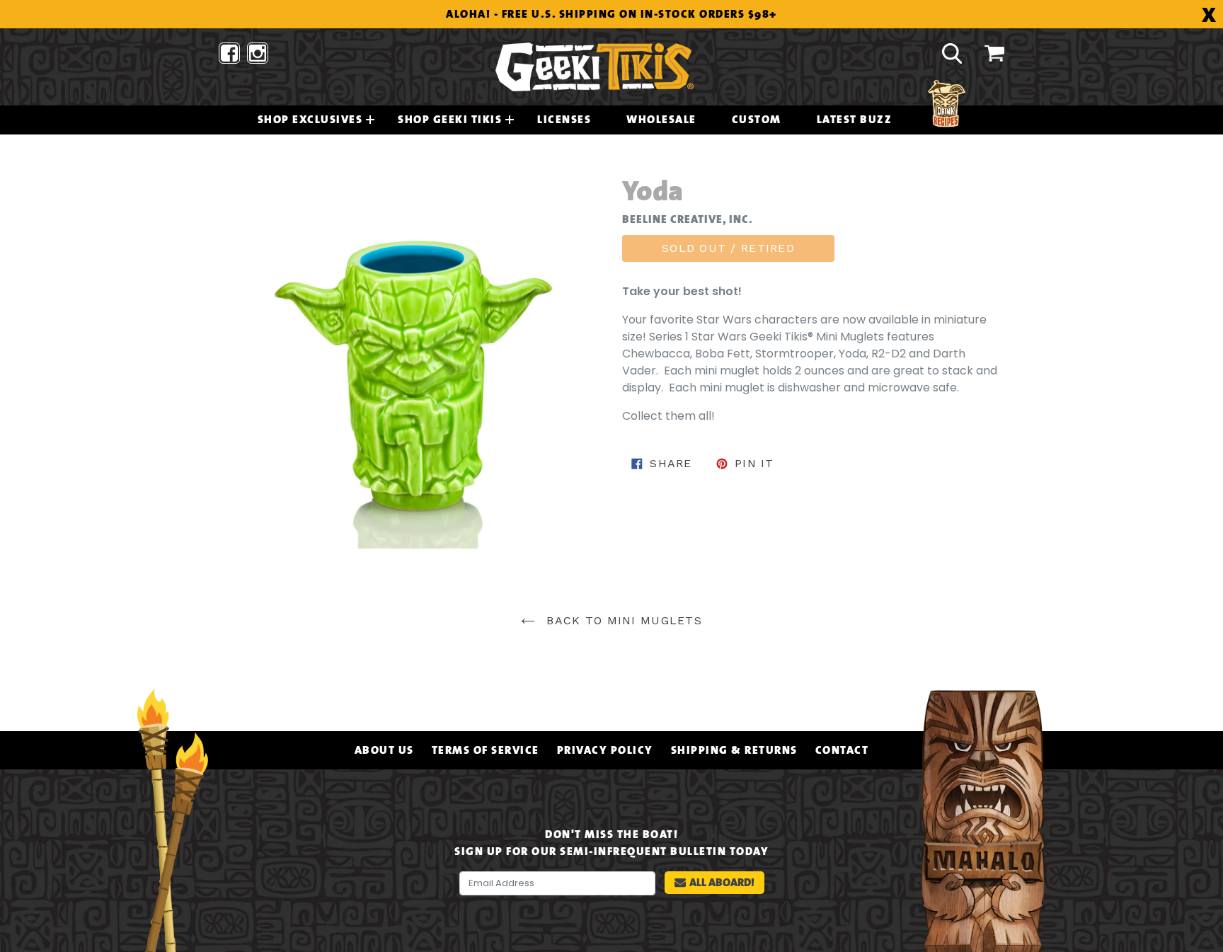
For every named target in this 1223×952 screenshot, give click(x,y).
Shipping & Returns (734, 750)
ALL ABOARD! (721, 882)
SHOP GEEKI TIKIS (450, 119)
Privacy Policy (605, 750)
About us (384, 750)
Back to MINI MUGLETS (622, 620)
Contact (842, 750)
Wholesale (661, 119)
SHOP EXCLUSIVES (310, 119)
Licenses (564, 119)
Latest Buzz (854, 119)
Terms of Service (485, 750)
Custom (756, 119)
